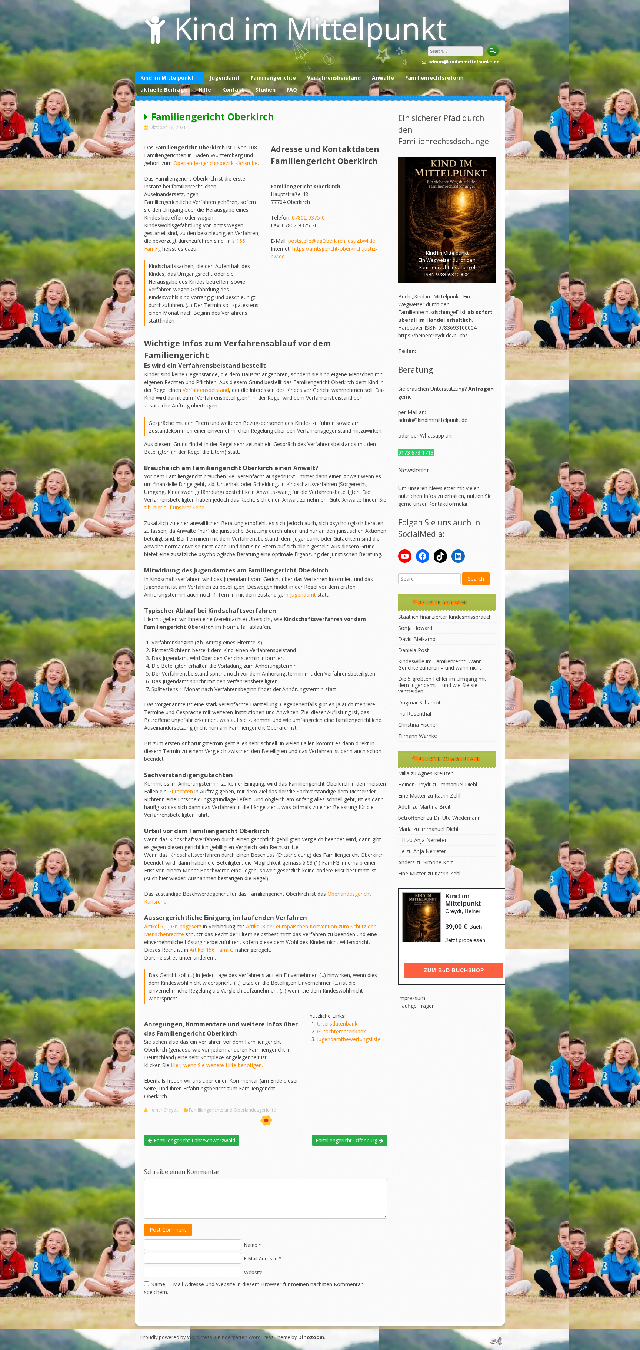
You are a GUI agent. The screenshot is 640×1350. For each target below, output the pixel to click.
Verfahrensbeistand (334, 77)
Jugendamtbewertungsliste (349, 1039)
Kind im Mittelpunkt (310, 28)
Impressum (411, 997)
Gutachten (180, 791)
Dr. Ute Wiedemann (457, 817)
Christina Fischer (417, 724)
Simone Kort (438, 862)
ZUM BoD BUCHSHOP (454, 970)
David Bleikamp (417, 639)
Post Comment (168, 1229)
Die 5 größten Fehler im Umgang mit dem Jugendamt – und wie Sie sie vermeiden (442, 685)
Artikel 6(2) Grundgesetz (172, 926)
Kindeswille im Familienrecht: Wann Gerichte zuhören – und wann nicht (440, 664)
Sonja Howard (415, 627)
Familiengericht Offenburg (347, 1140)
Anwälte (383, 77)
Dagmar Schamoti (420, 702)
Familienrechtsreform (434, 77)
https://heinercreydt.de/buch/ (432, 335)
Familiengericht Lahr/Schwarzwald (193, 1140)
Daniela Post (413, 650)
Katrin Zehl (447, 795)
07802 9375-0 (308, 217)
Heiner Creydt (163, 1110)
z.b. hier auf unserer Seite (174, 507)
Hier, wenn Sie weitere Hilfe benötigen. (217, 1065)
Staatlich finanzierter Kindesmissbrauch (445, 616)
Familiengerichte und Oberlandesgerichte (232, 1110)
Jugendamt (225, 77)
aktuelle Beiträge (163, 89)
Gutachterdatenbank (341, 1031)
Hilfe (205, 89)
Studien (265, 89)
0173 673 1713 (416, 452)
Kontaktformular (448, 503)
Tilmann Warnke (417, 735)
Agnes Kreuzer (435, 773)
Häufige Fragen (416, 1005)
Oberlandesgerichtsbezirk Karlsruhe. (216, 162)
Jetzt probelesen (465, 940)
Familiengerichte (273, 77)
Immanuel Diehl (458, 784)
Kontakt (233, 89)
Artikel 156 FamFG (212, 949)
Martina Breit (435, 806)
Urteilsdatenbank (337, 1023)
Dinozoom (311, 1337)
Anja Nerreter (430, 840)
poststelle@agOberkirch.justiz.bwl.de (331, 240)
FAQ (292, 89)
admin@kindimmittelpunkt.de (432, 419)
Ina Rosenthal (414, 713)
